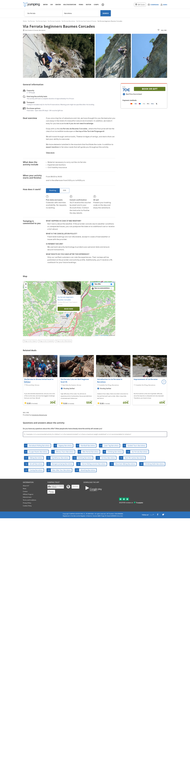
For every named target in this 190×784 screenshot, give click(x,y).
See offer (97, 284)
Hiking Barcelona (36, 458)
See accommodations (102, 288)
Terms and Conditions (29, 500)
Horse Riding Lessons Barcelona (94, 464)
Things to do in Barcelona (63, 341)
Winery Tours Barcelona (65, 452)
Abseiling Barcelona (88, 470)
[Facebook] (157, 515)
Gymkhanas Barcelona (60, 458)
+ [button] (26, 284)
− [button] (26, 287)
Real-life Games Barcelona (134, 458)
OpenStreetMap (104, 335)
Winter (57, 5)
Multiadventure (69, 5)
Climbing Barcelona (115, 452)
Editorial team (27, 497)
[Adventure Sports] (31, 4)
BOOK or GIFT (149, 88)
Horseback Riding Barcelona (39, 445)
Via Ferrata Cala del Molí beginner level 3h (75, 380)
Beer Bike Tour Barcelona (61, 470)
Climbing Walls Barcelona (154, 464)
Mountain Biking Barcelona (125, 464)
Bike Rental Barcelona (91, 452)
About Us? (26, 486)
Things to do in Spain (30, 341)
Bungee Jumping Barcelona (62, 464)
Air (51, 5)
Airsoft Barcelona (36, 464)
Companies (154, 5)
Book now (68, 309)
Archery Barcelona (108, 458)
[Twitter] (163, 515)
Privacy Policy (27, 503)
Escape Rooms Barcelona (38, 452)
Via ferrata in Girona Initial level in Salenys (38, 380)
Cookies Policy (27, 506)
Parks (81, 5)
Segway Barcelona (65, 445)
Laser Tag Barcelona (111, 445)
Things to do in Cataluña (46, 341)
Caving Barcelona (36, 470)
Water (45, 5)
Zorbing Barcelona (85, 458)
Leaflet (96, 335)
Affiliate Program (28, 494)
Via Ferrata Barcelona (139, 452)
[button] (164, 382)
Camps (96, 5)
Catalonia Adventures (39, 415)
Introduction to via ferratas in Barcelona (109, 380)
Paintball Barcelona (88, 445)
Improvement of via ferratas (145, 379)
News (24, 488)
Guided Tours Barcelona (136, 445)
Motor (88, 5)
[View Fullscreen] (25, 292)
